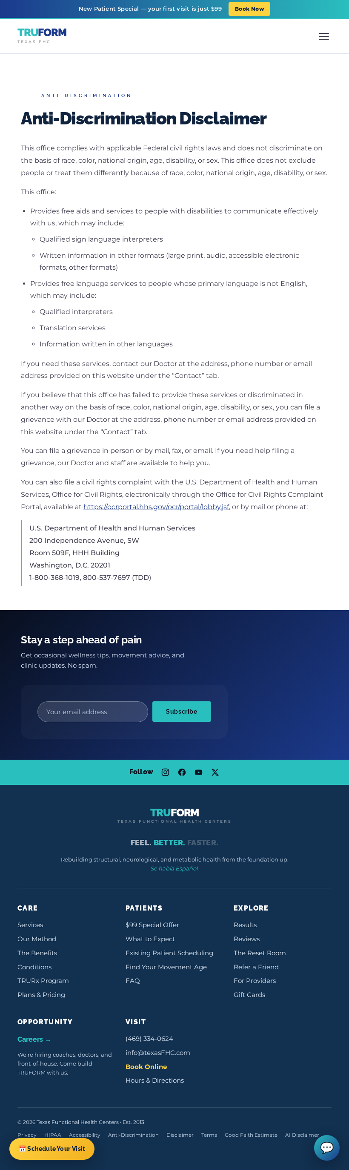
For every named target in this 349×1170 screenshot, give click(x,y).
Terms (209, 1135)
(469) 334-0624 (149, 1039)
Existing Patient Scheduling (169, 953)
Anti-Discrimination (133, 1135)
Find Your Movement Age (166, 967)
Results (245, 925)
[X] (215, 772)
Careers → (34, 1039)
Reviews (247, 939)
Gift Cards (249, 995)
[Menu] (324, 36)
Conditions (34, 967)
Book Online (146, 1067)
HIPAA (52, 1135)
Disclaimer (180, 1135)
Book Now (249, 9)
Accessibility (84, 1135)
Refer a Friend (256, 967)
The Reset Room (260, 953)
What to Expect (150, 939)
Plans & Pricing (41, 995)
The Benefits (37, 953)
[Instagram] (165, 772)
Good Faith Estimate (251, 1135)
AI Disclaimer (302, 1135)
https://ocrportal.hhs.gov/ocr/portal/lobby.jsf (156, 507)
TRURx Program (43, 981)
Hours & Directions (155, 1080)
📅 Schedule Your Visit (52, 1148)
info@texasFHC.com (158, 1053)
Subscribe (181, 711)
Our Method (36, 939)
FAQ (133, 981)
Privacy (27, 1135)
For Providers (255, 981)
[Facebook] (181, 772)
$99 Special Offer (152, 925)
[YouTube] (198, 772)
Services (30, 925)
